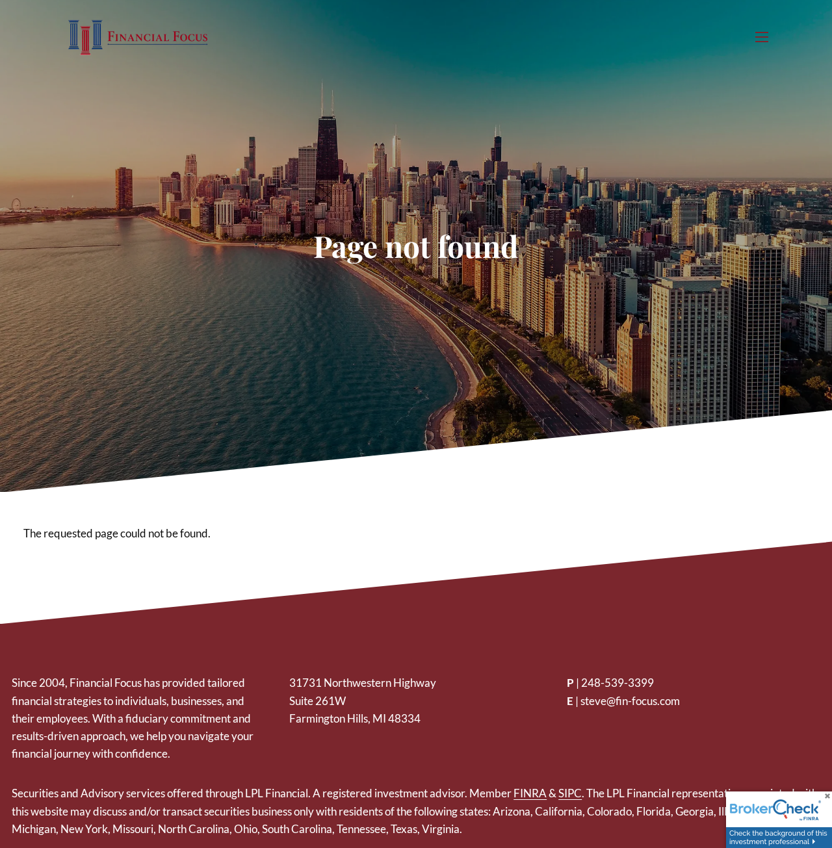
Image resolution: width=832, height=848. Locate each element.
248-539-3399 (617, 682)
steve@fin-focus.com (630, 701)
